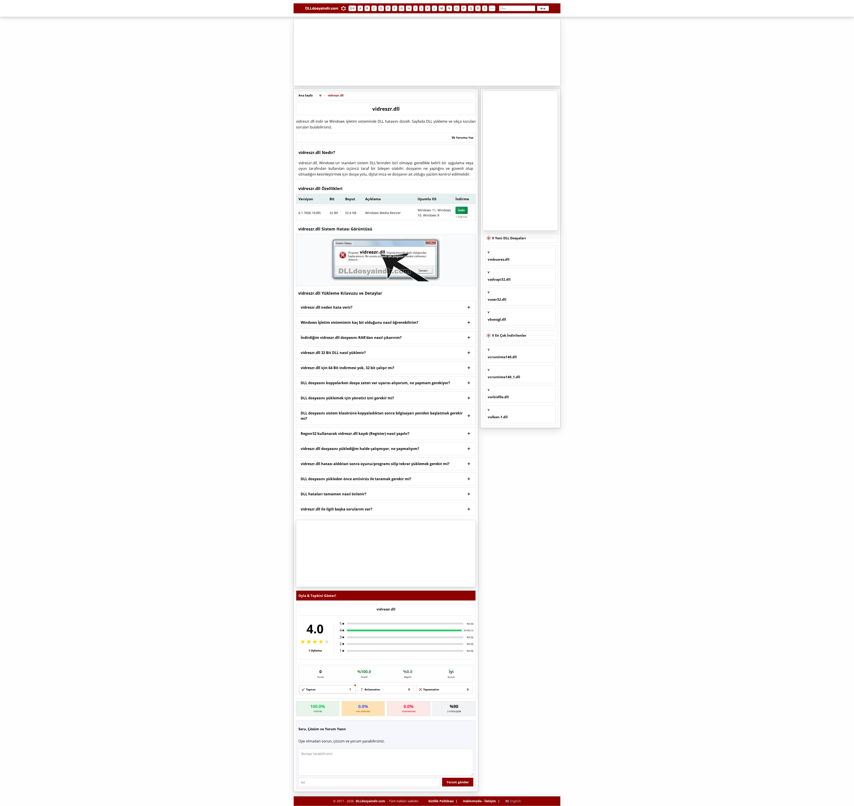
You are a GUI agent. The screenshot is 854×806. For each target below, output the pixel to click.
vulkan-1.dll (498, 417)
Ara (543, 8)
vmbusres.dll (499, 259)
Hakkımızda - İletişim (479, 801)
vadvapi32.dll (499, 279)
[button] (385, 307)
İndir (461, 210)
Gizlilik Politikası (441, 801)
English (513, 801)
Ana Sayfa (305, 95)
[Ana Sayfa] (321, 8)
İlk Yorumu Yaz (462, 138)
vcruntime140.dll (502, 357)
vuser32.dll (497, 299)
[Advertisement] (427, 52)
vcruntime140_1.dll (504, 377)
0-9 (352, 8)
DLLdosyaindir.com (370, 801)
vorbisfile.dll (498, 397)
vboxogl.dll (497, 319)
